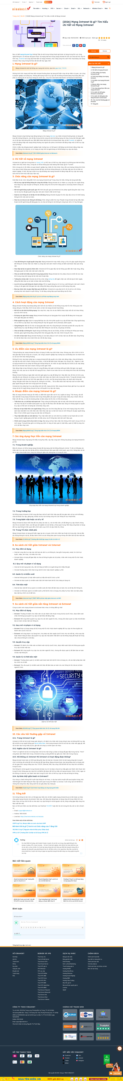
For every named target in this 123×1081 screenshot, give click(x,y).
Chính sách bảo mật (93, 961)
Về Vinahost (16, 2)
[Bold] (21, 927)
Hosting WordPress (68, 971)
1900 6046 (20, 1019)
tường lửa (51, 279)
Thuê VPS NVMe (42, 973)
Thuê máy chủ (42, 956)
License (65, 987)
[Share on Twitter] (77, 45)
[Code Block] (38, 927)
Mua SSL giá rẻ (67, 982)
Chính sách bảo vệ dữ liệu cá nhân (97, 966)
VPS (52, 8)
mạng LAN (39, 162)
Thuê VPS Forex (42, 978)
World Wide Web (39, 743)
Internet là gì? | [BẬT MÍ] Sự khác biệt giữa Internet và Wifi (42, 598)
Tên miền (36, 8)
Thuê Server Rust (42, 997)
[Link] (40, 927)
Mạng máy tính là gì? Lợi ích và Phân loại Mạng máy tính (41, 296)
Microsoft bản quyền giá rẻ (70, 985)
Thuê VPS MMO (42, 987)
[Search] (109, 8)
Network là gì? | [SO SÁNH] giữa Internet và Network (40, 153)
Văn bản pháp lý (92, 964)
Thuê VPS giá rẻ (42, 966)
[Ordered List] (31, 927)
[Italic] (24, 927)
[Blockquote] (35, 927)
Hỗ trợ (14, 964)
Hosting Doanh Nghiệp (69, 975)
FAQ (14, 975)
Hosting (44, 8)
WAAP (64, 990)
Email (73, 8)
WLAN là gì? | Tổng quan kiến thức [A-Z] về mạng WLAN (41, 728)
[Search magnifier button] (108, 57)
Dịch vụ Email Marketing (69, 964)
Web (106, 8)
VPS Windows (41, 968)
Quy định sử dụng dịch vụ (95, 959)
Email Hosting (66, 961)
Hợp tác (31, 2)
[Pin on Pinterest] (80, 45)
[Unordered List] (33, 927)
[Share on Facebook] (73, 45)
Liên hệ (14, 959)
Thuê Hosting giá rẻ (68, 966)
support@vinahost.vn (25, 810)
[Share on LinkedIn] (84, 45)
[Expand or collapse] (108, 63)
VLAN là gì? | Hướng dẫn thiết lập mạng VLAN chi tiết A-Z (41, 539)
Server (58, 8)
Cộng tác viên (16, 968)
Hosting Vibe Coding (68, 980)
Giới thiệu (15, 956)
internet (52, 136)
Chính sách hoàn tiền (93, 956)
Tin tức (24, 2)
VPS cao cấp (41, 971)
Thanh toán (39, 2)
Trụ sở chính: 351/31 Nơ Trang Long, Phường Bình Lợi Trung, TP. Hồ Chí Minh (33, 1010)
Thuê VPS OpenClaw (43, 985)
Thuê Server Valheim (43, 999)
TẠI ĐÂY (49, 806)
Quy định (15, 966)
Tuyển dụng (16, 973)
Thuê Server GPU (42, 961)
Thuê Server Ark (42, 994)
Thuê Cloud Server (43, 964)
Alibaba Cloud (96, 8)
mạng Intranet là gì (26, 54)
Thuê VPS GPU (42, 980)
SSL (79, 8)
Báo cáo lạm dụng (93, 968)
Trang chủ (16, 16)
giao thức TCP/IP (60, 68)
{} (42, 927)
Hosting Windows (67, 973)
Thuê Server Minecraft (44, 992)
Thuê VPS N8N (42, 982)
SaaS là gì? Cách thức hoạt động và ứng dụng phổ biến (41, 788)
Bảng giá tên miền (68, 959)
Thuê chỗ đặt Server (43, 959)
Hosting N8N (66, 978)
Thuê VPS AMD (42, 975)
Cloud (66, 8)
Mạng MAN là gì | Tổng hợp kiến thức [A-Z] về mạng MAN (41, 430)
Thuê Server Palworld (44, 990)
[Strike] (28, 927)
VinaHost (22, 58)
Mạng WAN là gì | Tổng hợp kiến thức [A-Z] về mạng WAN (41, 343)
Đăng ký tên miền (67, 956)
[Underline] (26, 927)
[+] (45, 927)
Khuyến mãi (48, 2)
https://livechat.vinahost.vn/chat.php (31, 816)
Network (86, 8)
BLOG (23, 16)
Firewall (71, 140)
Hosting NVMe (67, 968)
